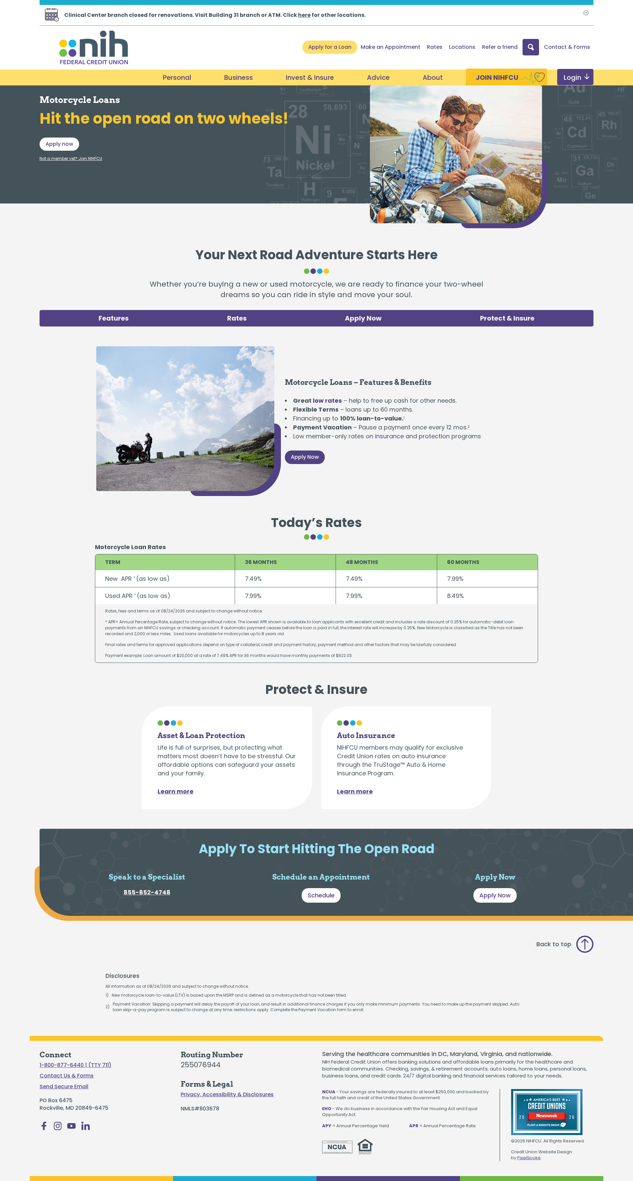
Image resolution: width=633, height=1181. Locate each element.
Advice (378, 77)
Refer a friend (500, 47)
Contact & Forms (567, 47)
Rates (434, 47)
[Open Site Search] (531, 47)
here (304, 15)
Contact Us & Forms (67, 1075)
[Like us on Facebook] (44, 1128)
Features (114, 318)
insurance (389, 436)
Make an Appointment (390, 47)
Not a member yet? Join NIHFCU (71, 158)
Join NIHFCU (497, 77)
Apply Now (363, 318)
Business (238, 77)
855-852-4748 (147, 892)
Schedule (321, 895)
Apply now (59, 144)
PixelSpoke (529, 1158)
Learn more (176, 791)
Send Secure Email (64, 1086)
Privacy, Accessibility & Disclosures (227, 1094)
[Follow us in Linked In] (85, 1128)
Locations (462, 47)
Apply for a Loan (329, 47)
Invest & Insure (310, 77)
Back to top (553, 944)
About (433, 77)
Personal (177, 77)
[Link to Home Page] (94, 48)
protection (434, 436)
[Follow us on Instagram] (57, 1128)
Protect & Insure (507, 318)
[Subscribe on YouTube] (71, 1128)
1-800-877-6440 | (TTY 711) (75, 1065)
